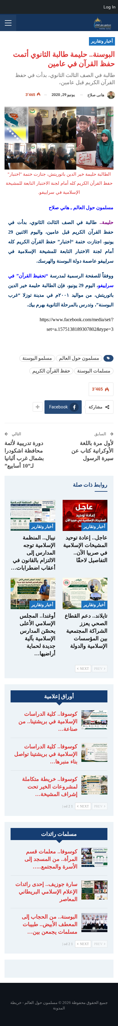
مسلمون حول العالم (79, 358)
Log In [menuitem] (109, 7)
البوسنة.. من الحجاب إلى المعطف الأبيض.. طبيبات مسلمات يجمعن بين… (49, 924)
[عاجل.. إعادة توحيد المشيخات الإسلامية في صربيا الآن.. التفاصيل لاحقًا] (85, 515)
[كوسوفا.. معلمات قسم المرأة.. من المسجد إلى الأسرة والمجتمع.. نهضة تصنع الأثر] (94, 857)
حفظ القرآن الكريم (51, 371)
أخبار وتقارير (102, 41)
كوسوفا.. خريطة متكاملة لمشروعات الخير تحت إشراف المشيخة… (49, 786)
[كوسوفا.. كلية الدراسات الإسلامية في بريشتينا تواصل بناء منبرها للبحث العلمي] (94, 752)
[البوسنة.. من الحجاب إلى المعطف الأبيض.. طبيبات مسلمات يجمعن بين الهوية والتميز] (94, 922)
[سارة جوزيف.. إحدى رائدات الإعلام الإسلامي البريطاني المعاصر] (94, 890)
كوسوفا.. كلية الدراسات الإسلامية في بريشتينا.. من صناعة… (47, 721)
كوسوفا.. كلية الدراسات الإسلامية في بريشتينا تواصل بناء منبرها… (45, 754)
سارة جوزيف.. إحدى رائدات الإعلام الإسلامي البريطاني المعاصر (46, 891)
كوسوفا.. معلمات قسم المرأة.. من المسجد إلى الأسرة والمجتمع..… (51, 859)
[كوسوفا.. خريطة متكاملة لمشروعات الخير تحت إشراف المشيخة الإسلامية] (94, 785)
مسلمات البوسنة (93, 371)
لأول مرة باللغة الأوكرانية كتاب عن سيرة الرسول (92, 450)
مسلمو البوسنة (37, 358)
